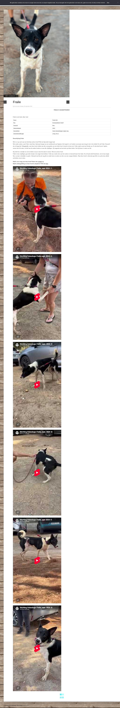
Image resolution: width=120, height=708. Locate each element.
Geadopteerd (12, 96)
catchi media (26, 705)
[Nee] (118, 3)
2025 (6, 96)
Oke (108, 2)
